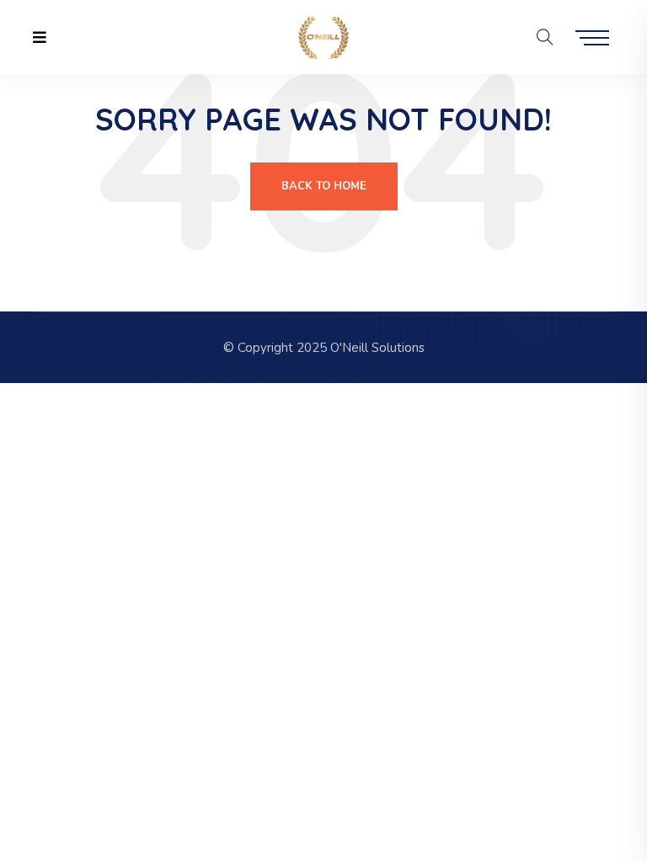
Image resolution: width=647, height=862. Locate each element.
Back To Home (323, 186)
